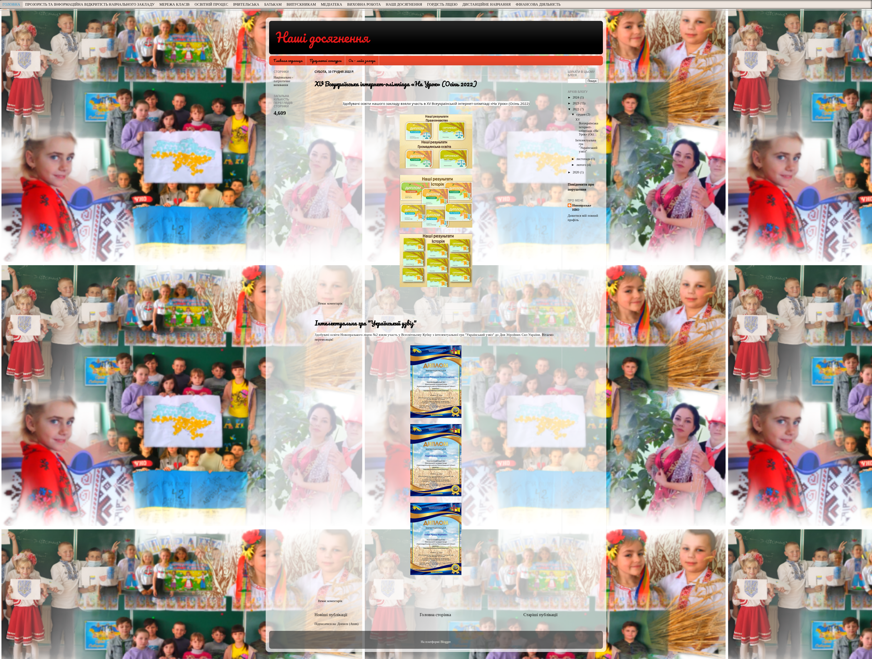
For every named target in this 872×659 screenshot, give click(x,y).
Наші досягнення (322, 37)
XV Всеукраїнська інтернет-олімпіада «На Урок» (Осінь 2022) (396, 84)
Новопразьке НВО (581, 207)
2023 (576, 103)
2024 (576, 97)
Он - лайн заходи (362, 60)
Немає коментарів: (331, 303)
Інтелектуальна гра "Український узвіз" (365, 323)
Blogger (446, 642)
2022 (576, 109)
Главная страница (287, 60)
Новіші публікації (331, 614)
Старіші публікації (540, 614)
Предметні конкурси (326, 60)
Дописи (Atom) (348, 624)
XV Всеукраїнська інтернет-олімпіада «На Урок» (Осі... (586, 127)
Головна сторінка (435, 614)
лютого (581, 165)
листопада (583, 159)
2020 (576, 172)
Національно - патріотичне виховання (283, 81)
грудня (581, 114)
